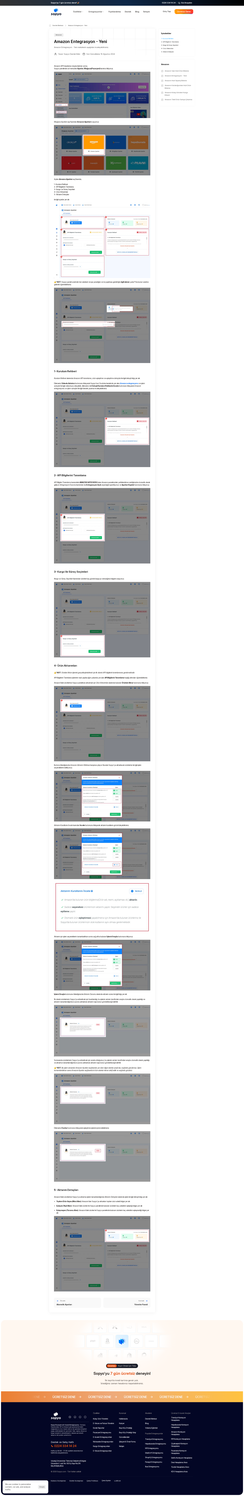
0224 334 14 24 (169, 3)
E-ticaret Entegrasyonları (102, 1437)
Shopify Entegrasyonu (153, 1457)
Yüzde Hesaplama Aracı (180, 1467)
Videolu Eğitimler (151, 1428)
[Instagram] (75, 1417)
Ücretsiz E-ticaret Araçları (180, 1413)
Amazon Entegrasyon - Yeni (77, 25)
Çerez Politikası (92, 1481)
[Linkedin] (80, 1417)
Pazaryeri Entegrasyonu (102, 1432)
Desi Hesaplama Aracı (179, 1462)
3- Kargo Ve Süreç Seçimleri (169, 45)
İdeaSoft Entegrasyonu (154, 1453)
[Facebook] (70, 1417)
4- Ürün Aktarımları (167, 48)
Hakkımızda (123, 1419)
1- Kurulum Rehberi (167, 38)
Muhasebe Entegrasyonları (103, 1442)
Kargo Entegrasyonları (101, 1446)
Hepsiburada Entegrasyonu (155, 1444)
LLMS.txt (117, 1481)
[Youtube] (85, 1417)
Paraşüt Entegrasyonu (153, 1462)
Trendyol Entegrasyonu (154, 1439)
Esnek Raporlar (98, 1428)
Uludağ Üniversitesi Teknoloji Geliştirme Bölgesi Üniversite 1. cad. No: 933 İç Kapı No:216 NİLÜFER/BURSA (68, 1463)
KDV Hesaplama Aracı (179, 1471)
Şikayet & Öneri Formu (127, 1442)
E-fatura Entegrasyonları (102, 1451)
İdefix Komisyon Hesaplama (181, 1458)
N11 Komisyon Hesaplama (180, 1439)
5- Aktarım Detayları (167, 52)
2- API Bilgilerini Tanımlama (170, 42)
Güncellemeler (124, 1437)
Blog (147, 1423)
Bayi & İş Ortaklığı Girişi (127, 1432)
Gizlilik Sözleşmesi (76, 1481)
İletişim (121, 1446)
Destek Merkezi (57, 25)
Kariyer (121, 1423)
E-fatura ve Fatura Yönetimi (103, 1423)
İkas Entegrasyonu (152, 1466)
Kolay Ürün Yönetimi (100, 1419)
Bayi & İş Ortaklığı (125, 1428)
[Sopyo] (58, 1416)
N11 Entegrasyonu (151, 1448)
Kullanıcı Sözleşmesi (58, 1481)
